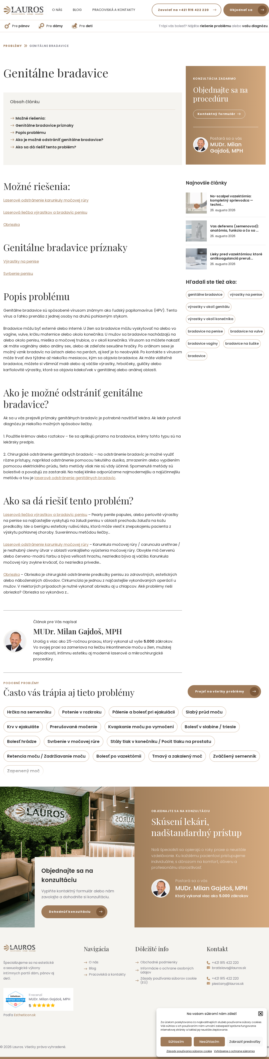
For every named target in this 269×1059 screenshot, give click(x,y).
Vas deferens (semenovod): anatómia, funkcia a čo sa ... (234, 228)
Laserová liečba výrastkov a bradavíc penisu (45, 212)
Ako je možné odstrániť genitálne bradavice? (59, 139)
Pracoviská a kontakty (113, 9)
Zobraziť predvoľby (244, 1041)
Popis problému (31, 132)
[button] (260, 1014)
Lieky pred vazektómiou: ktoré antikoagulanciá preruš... (236, 256)
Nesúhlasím (209, 1041)
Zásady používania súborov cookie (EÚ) (168, 980)
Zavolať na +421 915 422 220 (183, 10)
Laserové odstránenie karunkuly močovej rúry (45, 200)
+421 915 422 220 (225, 962)
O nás (57, 9)
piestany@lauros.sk (228, 983)
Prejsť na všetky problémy (219, 691)
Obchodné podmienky (158, 962)
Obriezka (11, 224)
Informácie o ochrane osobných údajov (167, 970)
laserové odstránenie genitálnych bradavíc (74, 477)
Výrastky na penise (21, 261)
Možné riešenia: (30, 118)
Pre (21, 26)
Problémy (12, 46)
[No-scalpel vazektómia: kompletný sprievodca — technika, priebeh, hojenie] (196, 203)
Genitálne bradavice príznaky (45, 125)
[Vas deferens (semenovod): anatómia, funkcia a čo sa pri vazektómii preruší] (196, 230)
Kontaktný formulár (216, 114)
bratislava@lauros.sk (229, 967)
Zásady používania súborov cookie (189, 1051)
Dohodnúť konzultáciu (70, 912)
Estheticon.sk (25, 1015)
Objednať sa (241, 10)
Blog (77, 9)
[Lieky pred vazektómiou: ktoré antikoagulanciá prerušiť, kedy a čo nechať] (196, 258)
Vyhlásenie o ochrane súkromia (234, 1051)
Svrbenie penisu (18, 273)
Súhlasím (176, 1041)
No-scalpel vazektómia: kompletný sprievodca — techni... (231, 200)
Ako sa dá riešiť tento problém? (46, 147)
